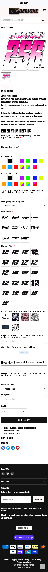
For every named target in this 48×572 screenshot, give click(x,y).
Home (3, 28)
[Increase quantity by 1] (24, 411)
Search (6, 559)
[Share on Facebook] (3, 448)
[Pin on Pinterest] (18, 448)
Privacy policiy (36, 559)
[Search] (43, 20)
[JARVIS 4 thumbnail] (6, 77)
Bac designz (8, 90)
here (6, 515)
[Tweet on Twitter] (8, 448)
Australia (23, 528)
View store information (12, 434)
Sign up (38, 499)
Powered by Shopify (24, 567)
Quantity (4, 406)
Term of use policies (24, 562)
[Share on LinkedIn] (13, 448)
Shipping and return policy (20, 559)
